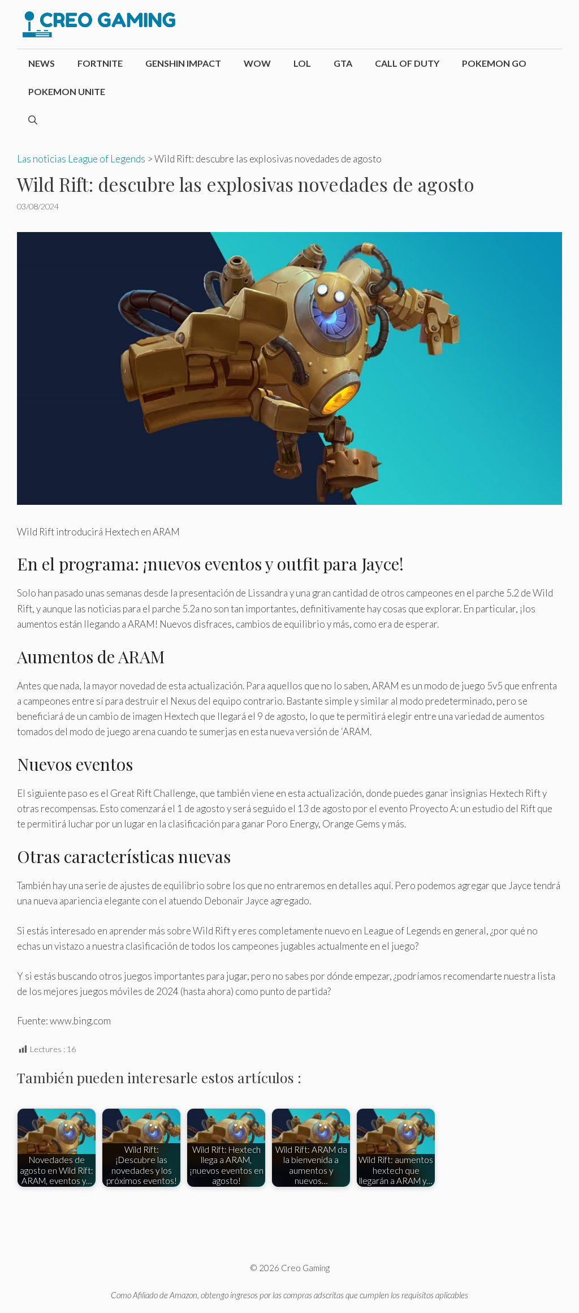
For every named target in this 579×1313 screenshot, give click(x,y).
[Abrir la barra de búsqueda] (33, 120)
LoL (302, 63)
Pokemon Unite (66, 91)
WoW (257, 63)
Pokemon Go (494, 63)
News (41, 63)
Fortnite (100, 63)
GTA (343, 63)
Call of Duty (407, 63)
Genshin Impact (183, 63)
